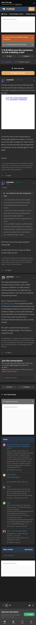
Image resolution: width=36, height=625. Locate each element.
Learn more (3, 3)
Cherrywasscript (9, 555)
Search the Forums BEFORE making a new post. (15, 38)
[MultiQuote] (2, 175)
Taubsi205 (11, 470)
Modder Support (24, 62)
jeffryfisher (10, 277)
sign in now (13, 365)
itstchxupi (11, 526)
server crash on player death (17, 531)
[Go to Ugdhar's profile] (4, 487)
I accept (30, 614)
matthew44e (12, 482)
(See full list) (29, 549)
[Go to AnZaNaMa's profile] (3, 62)
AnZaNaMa (8, 62)
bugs (8, 487)
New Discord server (11, 401)
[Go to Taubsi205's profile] (4, 445)
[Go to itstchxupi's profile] (4, 503)
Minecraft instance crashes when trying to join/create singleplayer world (18, 446)
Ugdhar (11, 498)
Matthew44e (11, 475)
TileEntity (11, 542)
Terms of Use (10, 617)
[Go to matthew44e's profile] (4, 475)
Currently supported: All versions (16, 44)
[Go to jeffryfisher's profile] (3, 277)
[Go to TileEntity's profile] (4, 531)
